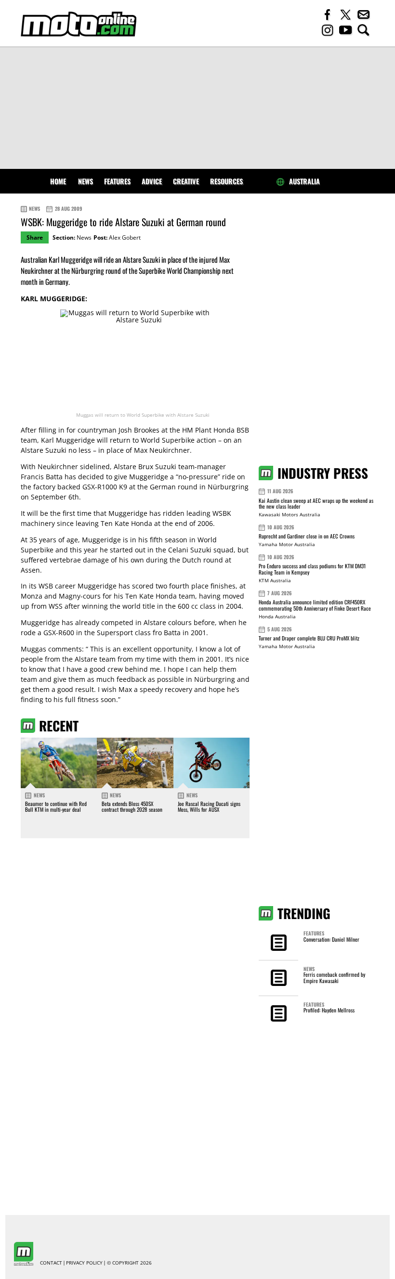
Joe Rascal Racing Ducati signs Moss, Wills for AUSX (209, 806)
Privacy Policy (84, 1263)
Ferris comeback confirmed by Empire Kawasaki (334, 977)
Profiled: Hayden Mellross (329, 1010)
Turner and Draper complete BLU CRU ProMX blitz (309, 638)
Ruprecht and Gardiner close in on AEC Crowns (307, 536)
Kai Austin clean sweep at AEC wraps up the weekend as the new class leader (316, 504)
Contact (51, 1263)
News (85, 181)
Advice (152, 181)
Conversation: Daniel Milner (331, 939)
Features (117, 181)
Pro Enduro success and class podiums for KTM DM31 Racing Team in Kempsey (312, 569)
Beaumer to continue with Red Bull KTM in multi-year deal (56, 806)
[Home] (78, 24)
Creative (186, 181)
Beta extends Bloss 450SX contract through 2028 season (132, 806)
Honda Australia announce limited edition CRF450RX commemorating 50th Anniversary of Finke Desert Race (315, 605)
